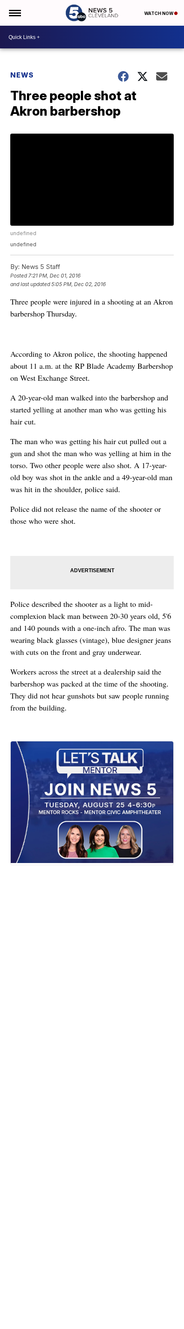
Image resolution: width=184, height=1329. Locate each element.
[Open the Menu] (14, 13)
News (22, 75)
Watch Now (159, 13)
